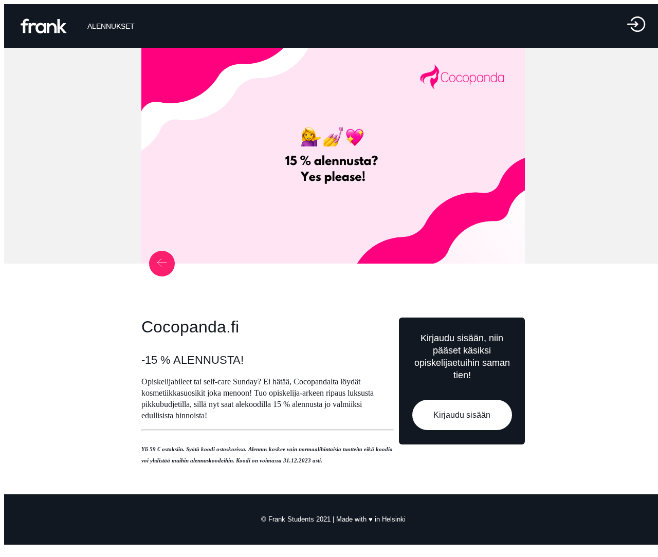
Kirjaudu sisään (461, 415)
